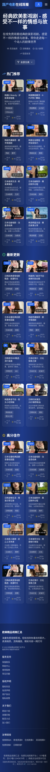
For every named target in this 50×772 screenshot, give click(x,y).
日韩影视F (17, 745)
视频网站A (6, 740)
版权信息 (6, 686)
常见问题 (6, 673)
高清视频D (40, 740)
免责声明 (6, 690)
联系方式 (6, 718)
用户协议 (6, 694)
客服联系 (6, 662)
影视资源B (17, 740)
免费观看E (6, 745)
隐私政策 (6, 698)
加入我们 (6, 722)
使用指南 (6, 669)
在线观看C (29, 740)
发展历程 (6, 714)
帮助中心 (6, 666)
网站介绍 (6, 711)
